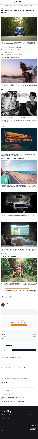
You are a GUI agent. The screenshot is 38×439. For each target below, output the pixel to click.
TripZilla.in (2, 434)
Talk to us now (19, 325)
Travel (11, 5)
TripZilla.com (3, 430)
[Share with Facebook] (2, 296)
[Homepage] (3, 5)
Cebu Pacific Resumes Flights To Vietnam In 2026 (9, 389)
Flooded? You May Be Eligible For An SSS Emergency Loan (11, 384)
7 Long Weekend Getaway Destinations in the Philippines (10, 362)
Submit (24, 350)
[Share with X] (10, 296)
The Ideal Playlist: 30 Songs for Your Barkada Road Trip (14, 123)
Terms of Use (21, 432)
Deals (15, 5)
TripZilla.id (2, 432)
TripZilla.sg (11, 430)
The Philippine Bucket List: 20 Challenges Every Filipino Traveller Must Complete (15, 367)
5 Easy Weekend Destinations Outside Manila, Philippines (11, 357)
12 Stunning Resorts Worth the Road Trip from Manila (13, 54)
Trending (7, 5)
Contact (30, 5)
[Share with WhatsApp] (5, 296)
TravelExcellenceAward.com (14, 434)
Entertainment (20, 5)
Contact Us (21, 430)
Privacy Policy (21, 434)
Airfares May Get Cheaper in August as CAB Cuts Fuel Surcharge (12, 393)
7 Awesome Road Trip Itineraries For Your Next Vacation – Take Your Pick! (17, 288)
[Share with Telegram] (7, 296)
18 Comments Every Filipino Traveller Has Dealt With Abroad (11, 371)
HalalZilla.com (12, 432)
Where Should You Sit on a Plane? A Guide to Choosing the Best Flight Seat (14, 401)
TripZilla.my (2, 436)
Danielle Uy (7, 303)
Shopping (26, 5)
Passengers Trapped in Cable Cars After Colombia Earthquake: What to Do (14, 397)
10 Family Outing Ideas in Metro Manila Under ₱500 (10, 376)
